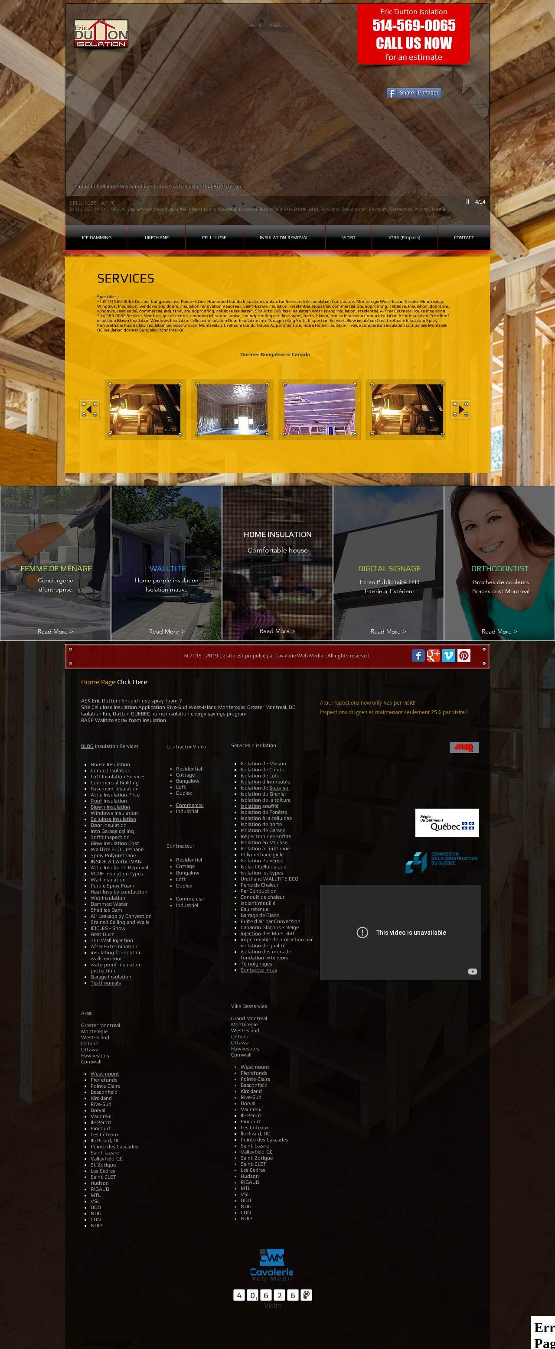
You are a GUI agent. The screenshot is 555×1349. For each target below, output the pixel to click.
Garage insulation (111, 977)
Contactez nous (259, 970)
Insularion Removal (126, 868)
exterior (113, 959)
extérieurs (276, 958)
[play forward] (460, 409)
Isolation (251, 764)
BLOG (87, 746)
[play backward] (89, 409)
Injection (251, 933)
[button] (277, 114)
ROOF (97, 874)
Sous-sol (279, 788)
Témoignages (256, 964)
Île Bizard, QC (255, 1134)
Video (199, 747)
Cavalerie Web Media (299, 656)
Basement (102, 789)
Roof (96, 801)
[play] (468, 201)
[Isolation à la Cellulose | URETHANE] (418, 655)
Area (86, 1013)
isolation (251, 946)
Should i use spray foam (149, 701)
